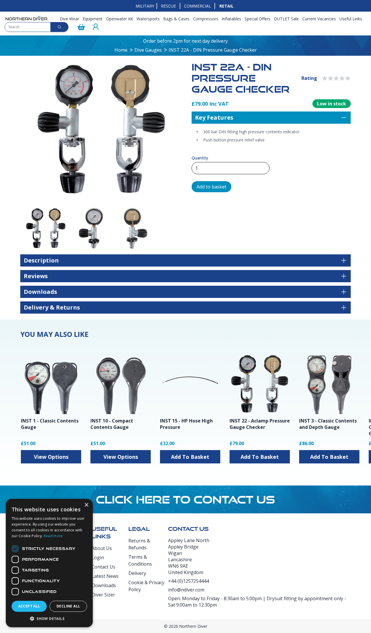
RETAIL (226, 6)
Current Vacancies (319, 18)
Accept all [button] (29, 606)
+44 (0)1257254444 (188, 581)
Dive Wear (69, 18)
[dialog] (49, 563)
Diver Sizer (103, 594)
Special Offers (257, 18)
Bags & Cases (176, 18)
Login (98, 557)
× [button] (86, 505)
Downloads (104, 585)
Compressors (205, 18)
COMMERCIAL (197, 6)
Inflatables (231, 18)
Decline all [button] (68, 606)
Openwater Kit (119, 18)
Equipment (93, 18)
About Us (102, 548)
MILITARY (145, 6)
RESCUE (168, 6)
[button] (49, 618)
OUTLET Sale (286, 18)
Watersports (148, 18)
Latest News (105, 576)
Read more (53, 535)
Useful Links (350, 18)
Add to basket (211, 187)
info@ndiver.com (186, 590)
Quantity (200, 158)
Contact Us (103, 567)
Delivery (137, 573)
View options (51, 456)
